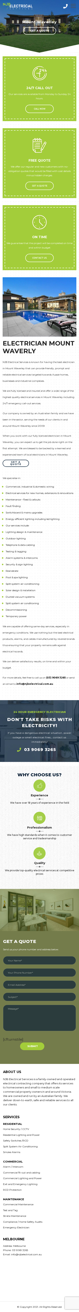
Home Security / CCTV (16, 1129)
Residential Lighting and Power (21, 1134)
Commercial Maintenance (18, 1204)
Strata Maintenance (14, 1215)
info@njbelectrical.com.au (34, 683)
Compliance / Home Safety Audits (22, 1221)
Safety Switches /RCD (15, 1140)
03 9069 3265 (40, 749)
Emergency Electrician (16, 1227)
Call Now (39, 109)
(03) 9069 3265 (56, 677)
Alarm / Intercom (13, 1166)
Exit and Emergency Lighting (20, 1184)
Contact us (39, 258)
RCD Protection (12, 1189)
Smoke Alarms (11, 1152)
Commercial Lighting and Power (22, 1178)
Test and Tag (10, 1210)
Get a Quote (39, 30)
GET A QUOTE (39, 186)
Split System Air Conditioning (20, 1146)
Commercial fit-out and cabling (21, 1172)
